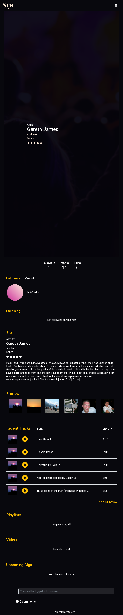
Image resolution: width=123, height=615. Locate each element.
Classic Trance (45, 452)
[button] (25, 439)
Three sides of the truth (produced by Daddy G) (63, 490)
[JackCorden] (15, 292)
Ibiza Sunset (44, 439)
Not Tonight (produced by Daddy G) (56, 477)
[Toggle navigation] (115, 6)
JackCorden (32, 292)
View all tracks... (108, 501)
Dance (30, 138)
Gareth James (42, 129)
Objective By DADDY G (49, 464)
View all (29, 278)
